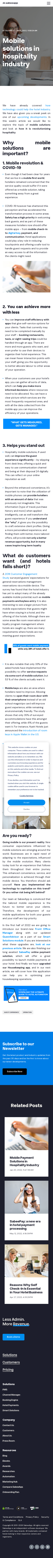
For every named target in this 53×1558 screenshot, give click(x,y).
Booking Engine (10, 1400)
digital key (14, 233)
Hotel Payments (11, 1405)
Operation (27, 1012)
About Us (7, 1436)
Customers (11, 1362)
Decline (27, 809)
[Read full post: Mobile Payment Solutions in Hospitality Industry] (26, 1133)
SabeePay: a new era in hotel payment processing (25, 1225)
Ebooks (6, 1461)
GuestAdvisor (11, 936)
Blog (5, 1456)
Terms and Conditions (13, 1517)
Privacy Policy (32, 1517)
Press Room (9, 1441)
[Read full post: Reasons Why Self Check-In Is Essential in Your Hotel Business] (26, 1260)
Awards (6, 1466)
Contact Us (8, 1425)
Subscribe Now (14, 1071)
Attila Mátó (9, 31)
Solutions (10, 1355)
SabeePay (24, 952)
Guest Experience (11, 1012)
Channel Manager (11, 1395)
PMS (5, 1390)
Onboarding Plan (11, 1492)
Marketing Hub (10, 1482)
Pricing (8, 1369)
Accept (26, 802)
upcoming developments (32, 117)
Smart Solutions (11, 1410)
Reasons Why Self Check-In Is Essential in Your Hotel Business (26, 1288)
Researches (9, 1471)
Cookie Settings (26, 796)
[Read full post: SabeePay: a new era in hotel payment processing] (26, 1197)
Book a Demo (13, 1337)
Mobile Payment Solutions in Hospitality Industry (24, 1161)
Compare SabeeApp (13, 1487)
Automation (9, 1477)
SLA (20, 1520)
